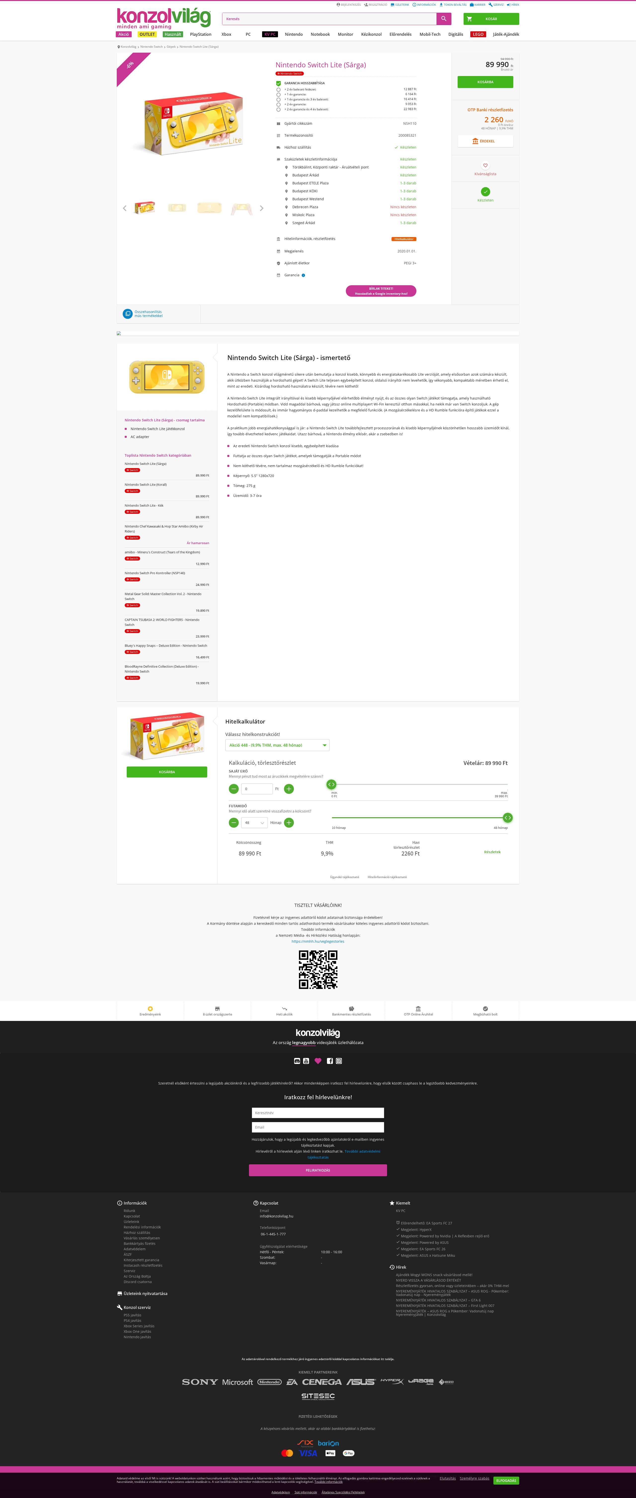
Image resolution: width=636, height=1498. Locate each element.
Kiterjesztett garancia (141, 1259)
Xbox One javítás (137, 1331)
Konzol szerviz (137, 1307)
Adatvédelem (135, 1249)
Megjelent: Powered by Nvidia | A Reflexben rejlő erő (442, 1235)
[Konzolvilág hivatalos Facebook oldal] (330, 1061)
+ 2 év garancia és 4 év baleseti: (350, 109)
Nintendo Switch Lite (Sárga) (145, 463)
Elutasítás (448, 1478)
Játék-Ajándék (506, 34)
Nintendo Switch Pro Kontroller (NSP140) (155, 573)
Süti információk (306, 1492)
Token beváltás (455, 4)
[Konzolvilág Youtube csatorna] (306, 1061)
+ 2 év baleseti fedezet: (350, 89)
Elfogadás (506, 1480)
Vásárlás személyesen (142, 1238)
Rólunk (129, 1210)
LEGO (478, 34)
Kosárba (485, 82)
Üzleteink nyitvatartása (145, 1293)
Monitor (345, 34)
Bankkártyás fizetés (140, 1243)
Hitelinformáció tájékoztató (387, 877)
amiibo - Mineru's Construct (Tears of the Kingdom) (162, 552)
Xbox (226, 34)
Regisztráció (378, 4)
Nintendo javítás (137, 1337)
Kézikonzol (371, 34)
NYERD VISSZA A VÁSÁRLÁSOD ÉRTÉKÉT (428, 1280)
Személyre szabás (474, 1478)
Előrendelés (401, 34)
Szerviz (498, 4)
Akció (124, 34)
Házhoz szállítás (137, 1232)
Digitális (455, 34)
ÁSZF (128, 1254)
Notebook (320, 34)
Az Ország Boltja (137, 1276)
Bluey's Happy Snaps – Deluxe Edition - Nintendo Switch (166, 645)
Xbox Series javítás (139, 1326)
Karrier (480, 4)
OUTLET (147, 34)
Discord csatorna (138, 1281)
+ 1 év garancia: (350, 94)
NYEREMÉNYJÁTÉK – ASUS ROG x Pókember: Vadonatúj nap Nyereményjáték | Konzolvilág (445, 1313)
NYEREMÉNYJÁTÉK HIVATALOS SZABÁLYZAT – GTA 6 (438, 1300)
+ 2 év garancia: (350, 104)
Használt (173, 34)
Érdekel (483, 141)
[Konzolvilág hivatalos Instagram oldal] (339, 1061)
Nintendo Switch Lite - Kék (144, 505)
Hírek (515, 4)
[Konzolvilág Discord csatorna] (297, 1061)
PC (248, 34)
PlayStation (200, 34)
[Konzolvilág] (318, 1033)
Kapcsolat (132, 1216)
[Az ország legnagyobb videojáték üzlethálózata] (164, 18)
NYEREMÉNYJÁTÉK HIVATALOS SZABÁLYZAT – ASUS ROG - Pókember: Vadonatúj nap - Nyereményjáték (452, 1293)
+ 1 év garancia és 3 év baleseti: (350, 99)
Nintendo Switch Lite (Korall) (146, 484)
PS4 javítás (132, 1320)
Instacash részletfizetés (143, 1265)
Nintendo (294, 34)
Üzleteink (402, 4)
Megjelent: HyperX (414, 1229)
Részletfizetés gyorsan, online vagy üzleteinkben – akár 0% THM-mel (452, 1285)
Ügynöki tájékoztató (344, 877)
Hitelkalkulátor (404, 239)
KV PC (270, 34)
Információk (426, 4)
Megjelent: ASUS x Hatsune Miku (425, 1255)
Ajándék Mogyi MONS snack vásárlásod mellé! (434, 1274)
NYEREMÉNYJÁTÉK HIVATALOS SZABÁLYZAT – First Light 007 (445, 1305)
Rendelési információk (142, 1227)
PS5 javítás (132, 1315)
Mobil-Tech (430, 34)
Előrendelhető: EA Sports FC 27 (424, 1222)
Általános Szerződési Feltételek (343, 1492)
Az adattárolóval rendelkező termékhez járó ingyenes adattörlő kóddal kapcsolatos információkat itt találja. (318, 1359)
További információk (329, 1482)
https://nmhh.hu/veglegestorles (318, 941)
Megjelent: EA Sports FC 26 (420, 1248)
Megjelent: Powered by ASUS (422, 1242)
